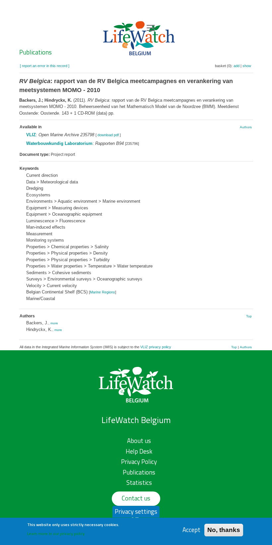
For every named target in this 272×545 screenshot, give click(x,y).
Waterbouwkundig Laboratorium (59, 143)
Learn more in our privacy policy (56, 533)
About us (139, 440)
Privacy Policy (139, 461)
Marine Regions (102, 292)
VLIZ (31, 134)
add (236, 66)
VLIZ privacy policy (155, 347)
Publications (35, 52)
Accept (191, 529)
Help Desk (139, 451)
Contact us (136, 498)
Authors (246, 127)
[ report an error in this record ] (44, 66)
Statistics (139, 482)
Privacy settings (136, 511)
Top (249, 316)
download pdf (108, 135)
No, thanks (223, 529)
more (54, 323)
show (246, 66)
